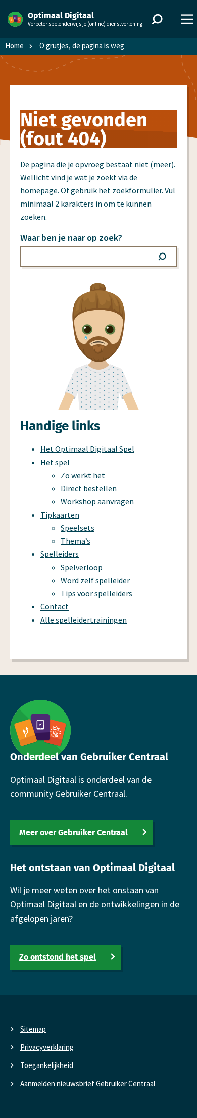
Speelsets (77, 528)
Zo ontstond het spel (57, 957)
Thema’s (75, 541)
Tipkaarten (59, 515)
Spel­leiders (59, 554)
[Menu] (187, 19)
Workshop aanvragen (97, 501)
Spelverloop (82, 567)
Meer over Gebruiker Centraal (73, 832)
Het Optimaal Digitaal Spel (87, 449)
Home (14, 45)
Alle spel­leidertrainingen (83, 620)
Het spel (55, 462)
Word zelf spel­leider (95, 580)
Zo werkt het (83, 475)
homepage (39, 190)
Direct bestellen (89, 488)
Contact (54, 606)
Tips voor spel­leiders (96, 593)
